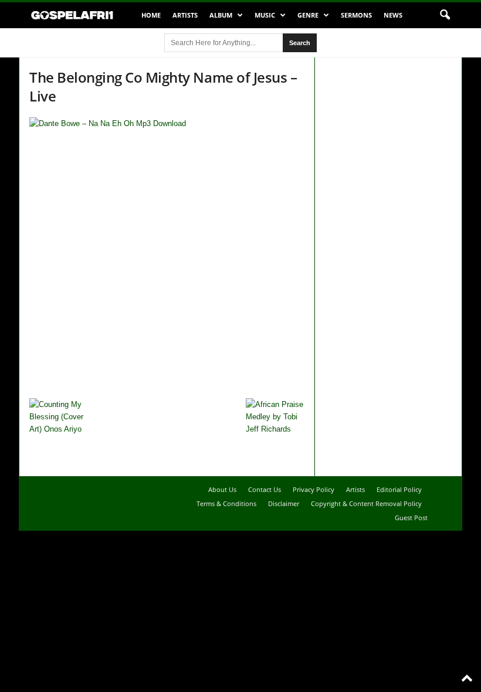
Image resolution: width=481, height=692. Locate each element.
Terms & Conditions (226, 503)
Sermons (356, 15)
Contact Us (264, 489)
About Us (222, 489)
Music (265, 15)
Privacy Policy (313, 489)
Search (299, 42)
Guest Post (411, 517)
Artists (185, 15)
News (393, 15)
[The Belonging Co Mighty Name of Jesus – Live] (166, 254)
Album (220, 15)
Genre (308, 15)
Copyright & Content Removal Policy (366, 503)
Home (151, 15)
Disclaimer (283, 503)
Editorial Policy (399, 489)
